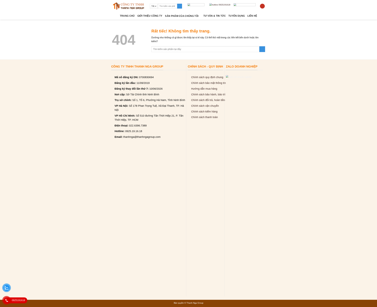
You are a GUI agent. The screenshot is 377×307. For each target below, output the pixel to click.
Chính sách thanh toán (204, 117)
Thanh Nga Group (194, 303)
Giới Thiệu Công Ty (149, 16)
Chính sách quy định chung (207, 77)
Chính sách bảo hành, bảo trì (208, 94)
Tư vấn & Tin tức (214, 16)
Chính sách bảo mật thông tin (208, 83)
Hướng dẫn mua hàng (204, 88)
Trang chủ (127, 16)
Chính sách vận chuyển (205, 105)
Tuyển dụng (236, 16)
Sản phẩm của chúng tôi (181, 16)
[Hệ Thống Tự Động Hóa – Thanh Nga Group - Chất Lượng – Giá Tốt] (128, 6)
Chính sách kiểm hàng (204, 111)
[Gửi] (179, 6)
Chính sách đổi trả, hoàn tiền (208, 100)
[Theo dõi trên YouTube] (262, 6)
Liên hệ (252, 16)
